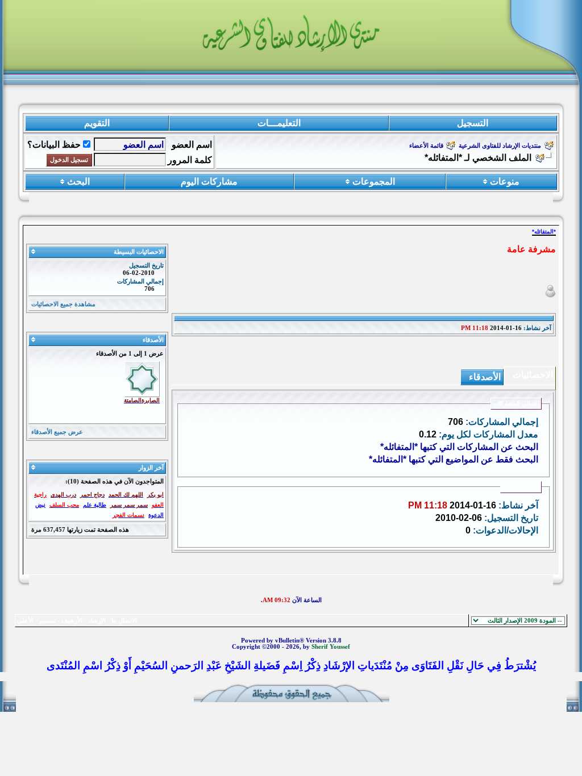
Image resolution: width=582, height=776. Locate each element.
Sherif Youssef (330, 647)
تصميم (47, 621)
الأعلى (25, 621)
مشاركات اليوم (209, 181)
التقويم (97, 123)
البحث (78, 181)
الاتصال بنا (124, 621)
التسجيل (472, 123)
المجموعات (373, 181)
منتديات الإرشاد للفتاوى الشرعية (500, 146)
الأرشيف (71, 621)
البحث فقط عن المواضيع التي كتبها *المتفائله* (453, 459)
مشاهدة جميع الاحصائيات (63, 304)
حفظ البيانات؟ (54, 144)
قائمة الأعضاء (426, 146)
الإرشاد (97, 621)
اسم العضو (192, 144)
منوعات (504, 181)
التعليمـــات (279, 123)
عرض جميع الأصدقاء (57, 432)
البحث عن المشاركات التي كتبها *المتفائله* (459, 447)
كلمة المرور (190, 160)
